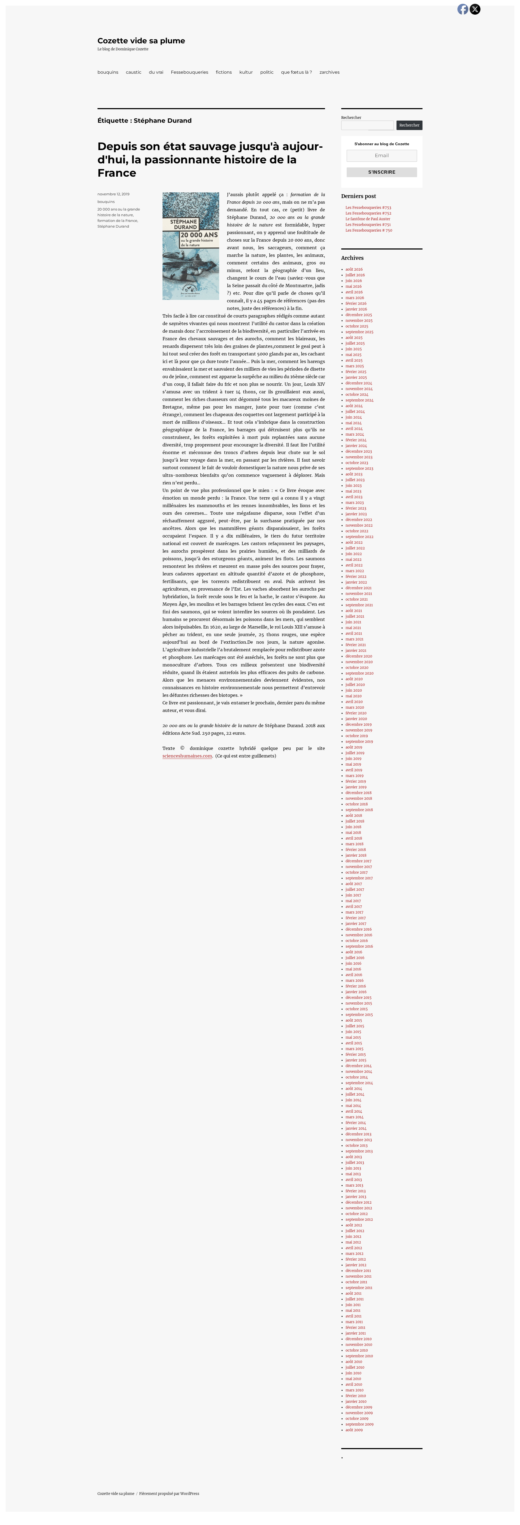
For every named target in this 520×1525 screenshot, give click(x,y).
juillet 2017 (355, 889)
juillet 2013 (355, 1162)
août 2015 (354, 1020)
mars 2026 (355, 298)
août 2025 (354, 337)
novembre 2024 (359, 389)
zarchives (330, 72)
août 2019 (354, 747)
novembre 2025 (359, 320)
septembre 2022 (359, 537)
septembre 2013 (359, 1151)
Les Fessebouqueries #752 (368, 213)
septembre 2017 (359, 878)
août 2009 (354, 1430)
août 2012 (354, 1225)
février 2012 (356, 1259)
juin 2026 (354, 281)
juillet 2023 (355, 480)
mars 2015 (354, 1049)
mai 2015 (353, 1037)
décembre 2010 (359, 1339)
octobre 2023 (357, 463)
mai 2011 (353, 1310)
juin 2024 (354, 417)
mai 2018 (353, 832)
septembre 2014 (359, 1083)
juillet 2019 (355, 753)
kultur (246, 72)
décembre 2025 (359, 315)
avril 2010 (354, 1384)
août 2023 (354, 474)
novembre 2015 (359, 1003)
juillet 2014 (355, 1094)
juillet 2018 (355, 821)
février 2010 (356, 1396)
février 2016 (356, 986)
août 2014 (354, 1088)
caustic (133, 72)
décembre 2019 (359, 724)
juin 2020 (354, 690)
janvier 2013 (356, 1196)
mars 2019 (355, 775)
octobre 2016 (357, 940)
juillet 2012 (355, 1231)
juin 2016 (354, 963)
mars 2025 (355, 366)
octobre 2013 (357, 1145)
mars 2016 (355, 980)
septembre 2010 (359, 1356)
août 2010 (354, 1361)
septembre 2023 (359, 468)
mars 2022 (355, 571)
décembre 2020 (359, 656)
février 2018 (356, 849)
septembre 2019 (359, 741)
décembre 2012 (359, 1202)
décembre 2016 (359, 929)
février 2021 (356, 645)
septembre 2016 (359, 946)
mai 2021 (353, 628)
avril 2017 (354, 906)
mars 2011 (354, 1322)
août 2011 (354, 1293)
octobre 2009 (357, 1418)
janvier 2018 (356, 855)
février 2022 (356, 576)
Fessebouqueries (189, 72)
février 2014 (356, 1123)
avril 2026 (354, 292)
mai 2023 (353, 491)
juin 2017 (353, 895)
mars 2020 (355, 707)
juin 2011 (353, 1305)
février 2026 (356, 303)
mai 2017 (353, 901)
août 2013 (354, 1157)
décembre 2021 (359, 588)
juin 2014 (353, 1100)
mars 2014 (354, 1117)
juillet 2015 (355, 1026)
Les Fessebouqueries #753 (368, 207)
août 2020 (354, 679)
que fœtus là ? (296, 72)
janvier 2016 (356, 992)
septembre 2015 (359, 1014)
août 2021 (354, 610)
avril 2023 (354, 497)
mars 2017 (354, 912)
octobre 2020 (357, 667)
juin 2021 (353, 622)
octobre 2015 (357, 1009)
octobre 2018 (357, 804)
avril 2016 (354, 975)
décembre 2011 (358, 1270)
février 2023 (356, 508)
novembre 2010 (359, 1344)
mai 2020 (354, 696)
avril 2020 (354, 702)
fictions (224, 72)
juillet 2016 (355, 958)
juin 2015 (353, 1031)
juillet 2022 (355, 548)
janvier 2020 (356, 719)
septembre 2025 (359, 332)
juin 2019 (354, 758)
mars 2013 (354, 1185)
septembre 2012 (359, 1219)
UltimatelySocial (304, 1521)
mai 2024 (354, 423)
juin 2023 (354, 485)
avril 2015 (354, 1043)
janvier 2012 (356, 1265)
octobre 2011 (356, 1282)
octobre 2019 (357, 736)
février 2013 (356, 1191)
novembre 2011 (359, 1276)
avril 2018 (354, 838)
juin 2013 (353, 1168)
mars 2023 (355, 502)
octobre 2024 (357, 394)
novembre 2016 (359, 935)
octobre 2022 (357, 531)
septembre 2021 (359, 605)
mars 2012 (354, 1253)
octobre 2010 (357, 1350)
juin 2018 (353, 827)
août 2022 (354, 542)
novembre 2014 (359, 1071)
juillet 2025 (355, 343)
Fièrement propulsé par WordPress (169, 1493)
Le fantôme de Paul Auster (368, 219)
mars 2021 (354, 639)
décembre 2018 (359, 793)
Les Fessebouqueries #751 (368, 224)
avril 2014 (354, 1111)
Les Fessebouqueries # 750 (369, 230)
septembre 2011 (359, 1288)
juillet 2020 (355, 684)
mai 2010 (353, 1379)
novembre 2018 (359, 798)
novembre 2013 (359, 1140)
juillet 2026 (355, 275)
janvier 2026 (356, 309)
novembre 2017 (359, 867)
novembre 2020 (359, 662)
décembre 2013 (358, 1134)
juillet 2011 (355, 1299)
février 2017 (356, 918)
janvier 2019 (356, 787)
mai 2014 (353, 1105)
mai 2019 (353, 764)
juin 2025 (354, 349)
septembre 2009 (360, 1424)
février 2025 (356, 372)
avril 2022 (354, 565)
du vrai (156, 72)
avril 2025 (354, 360)
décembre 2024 (359, 383)
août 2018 (354, 815)
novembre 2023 (359, 457)
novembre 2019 (359, 730)
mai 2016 (353, 969)
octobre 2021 (357, 599)
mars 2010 (354, 1390)
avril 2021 (354, 633)
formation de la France (117, 220)
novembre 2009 (359, 1413)
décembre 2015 (359, 997)
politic (267, 72)
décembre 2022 (359, 519)
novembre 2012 (359, 1208)
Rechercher (351, 117)
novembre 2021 (359, 593)
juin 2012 (353, 1236)
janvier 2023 (356, 514)
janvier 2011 (356, 1333)
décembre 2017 (359, 861)
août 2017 (354, 884)
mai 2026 (354, 286)
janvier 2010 (356, 1401)
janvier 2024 (356, 445)
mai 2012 (353, 1242)
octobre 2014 (357, 1077)
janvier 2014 (356, 1128)
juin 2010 (353, 1373)
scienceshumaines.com (187, 756)
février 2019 (356, 781)
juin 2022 (354, 554)
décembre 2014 (359, 1066)
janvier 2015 (356, 1060)
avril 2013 (354, 1179)
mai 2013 (353, 1174)
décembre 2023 (359, 451)
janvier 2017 (356, 923)
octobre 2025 (357, 326)
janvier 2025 (356, 377)
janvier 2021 (356, 650)
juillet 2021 (355, 616)
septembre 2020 (359, 673)
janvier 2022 (356, 582)
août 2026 (354, 269)
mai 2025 (354, 354)
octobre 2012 (357, 1214)
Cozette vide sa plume (141, 40)
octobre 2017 (357, 872)
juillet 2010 (355, 1367)
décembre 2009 (359, 1407)
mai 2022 (354, 559)
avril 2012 (354, 1248)
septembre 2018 (359, 810)
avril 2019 (354, 770)
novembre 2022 (359, 525)
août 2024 (354, 406)
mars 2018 (354, 844)
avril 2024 (354, 428)
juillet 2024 (355, 411)
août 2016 (354, 952)
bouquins (108, 72)
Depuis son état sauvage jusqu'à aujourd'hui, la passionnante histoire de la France (210, 159)
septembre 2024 (359, 400)
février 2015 (356, 1054)
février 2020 (356, 713)
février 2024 (356, 440)
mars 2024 (355, 434)
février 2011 (355, 1327)
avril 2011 (354, 1316)
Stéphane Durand (113, 226)
